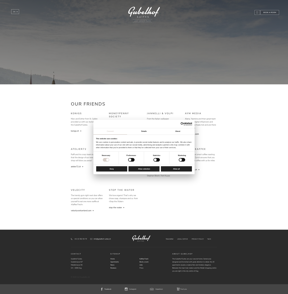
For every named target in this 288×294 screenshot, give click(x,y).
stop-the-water (115, 207)
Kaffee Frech (144, 259)
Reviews (113, 268)
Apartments (114, 262)
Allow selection (144, 169)
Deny (112, 169)
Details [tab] (144, 131)
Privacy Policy (198, 239)
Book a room (269, 12)
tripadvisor (159, 289)
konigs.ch (75, 131)
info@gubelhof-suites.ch (102, 239)
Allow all (176, 169)
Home (112, 259)
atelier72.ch (76, 166)
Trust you (183, 289)
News (112, 265)
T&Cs (209, 239)
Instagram (132, 289)
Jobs (141, 265)
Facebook (108, 289)
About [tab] (177, 131)
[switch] (131, 160)
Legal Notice (182, 239)
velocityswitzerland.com (81, 210)
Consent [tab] (110, 131)
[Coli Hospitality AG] (144, 14)
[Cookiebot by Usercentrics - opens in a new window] (182, 124)
